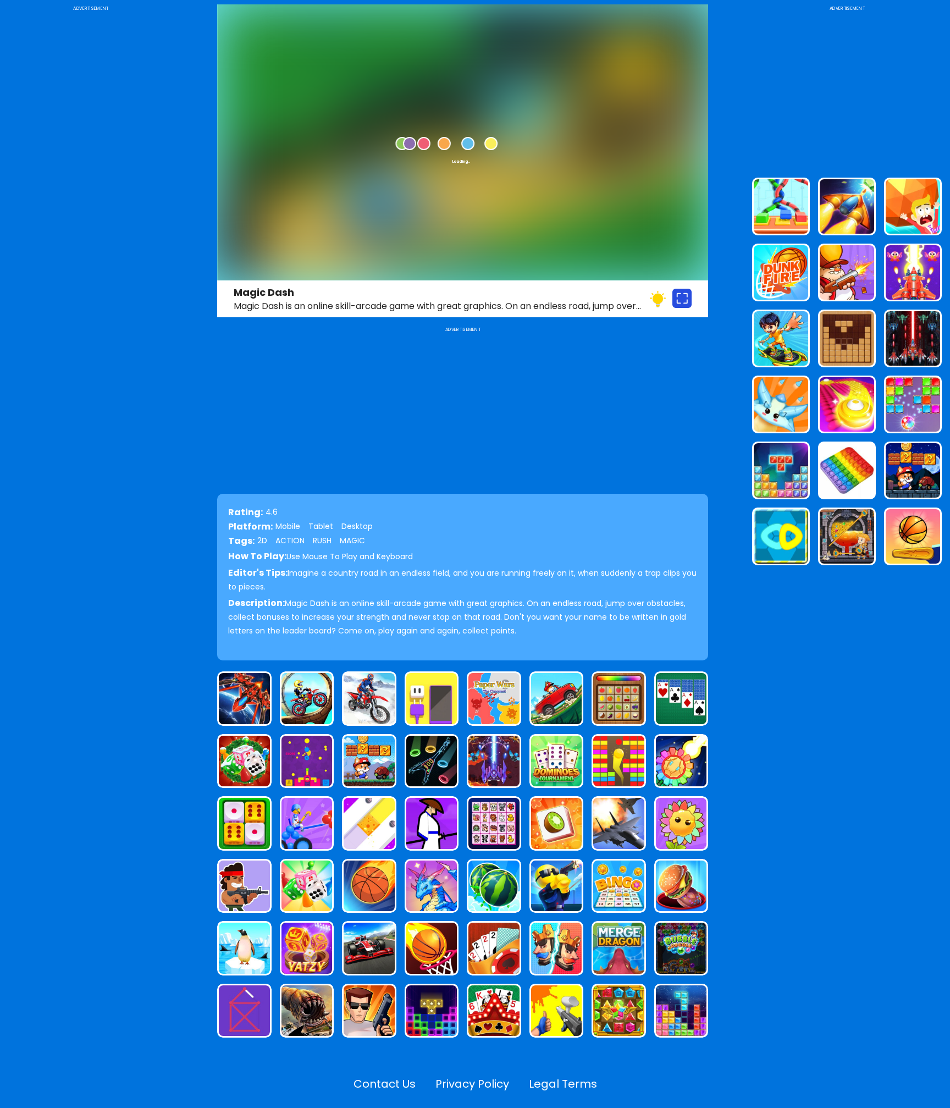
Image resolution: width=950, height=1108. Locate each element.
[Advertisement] (90, 178)
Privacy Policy (472, 1084)
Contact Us (385, 1084)
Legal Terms (563, 1084)
